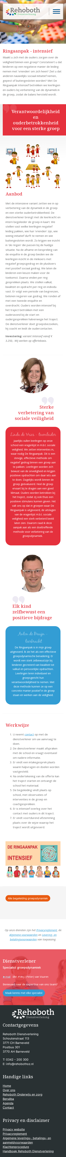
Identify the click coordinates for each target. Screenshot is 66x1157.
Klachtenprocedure (16, 1147)
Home (7, 1086)
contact (29, 734)
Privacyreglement (46, 930)
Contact (8, 1107)
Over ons (9, 1090)
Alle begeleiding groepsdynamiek (28, 898)
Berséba (8, 1099)
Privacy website (14, 1129)
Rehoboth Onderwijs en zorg (22, 1094)
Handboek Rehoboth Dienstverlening (28, 1151)
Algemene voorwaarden (23, 935)
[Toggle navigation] (54, 11)
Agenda (8, 1103)
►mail (6, 976)
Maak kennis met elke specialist (24, 993)
